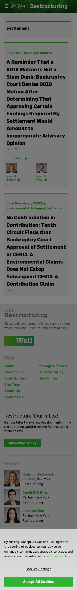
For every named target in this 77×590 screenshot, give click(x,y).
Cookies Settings (38, 569)
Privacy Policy (60, 556)
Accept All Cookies (38, 582)
